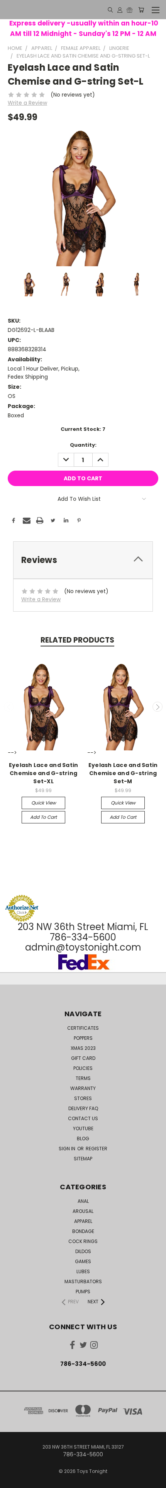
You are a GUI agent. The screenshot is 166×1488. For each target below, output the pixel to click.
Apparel (83, 1221)
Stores (83, 1098)
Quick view (43, 802)
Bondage (83, 1231)
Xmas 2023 (83, 1048)
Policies (83, 1068)
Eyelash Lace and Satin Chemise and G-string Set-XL (43, 773)
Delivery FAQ (83, 1108)
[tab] (83, 560)
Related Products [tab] (77, 640)
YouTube (83, 1128)
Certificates (83, 1028)
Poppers (83, 1038)
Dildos (83, 1251)
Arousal (83, 1211)
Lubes (83, 1271)
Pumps (83, 1291)
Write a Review (27, 103)
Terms (83, 1078)
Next (157, 707)
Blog (83, 1138)
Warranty (83, 1088)
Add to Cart (43, 817)
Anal (83, 1201)
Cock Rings (83, 1241)
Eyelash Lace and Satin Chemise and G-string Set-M (123, 773)
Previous (9, 707)
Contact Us (83, 1118)
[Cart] (141, 10)
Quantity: (83, 445)
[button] (83, 880)
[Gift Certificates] (129, 10)
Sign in (67, 1148)
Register (96, 1148)
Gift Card (83, 1058)
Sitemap (83, 1158)
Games (83, 1261)
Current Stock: (83, 429)
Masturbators (83, 1281)
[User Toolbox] (120, 10)
